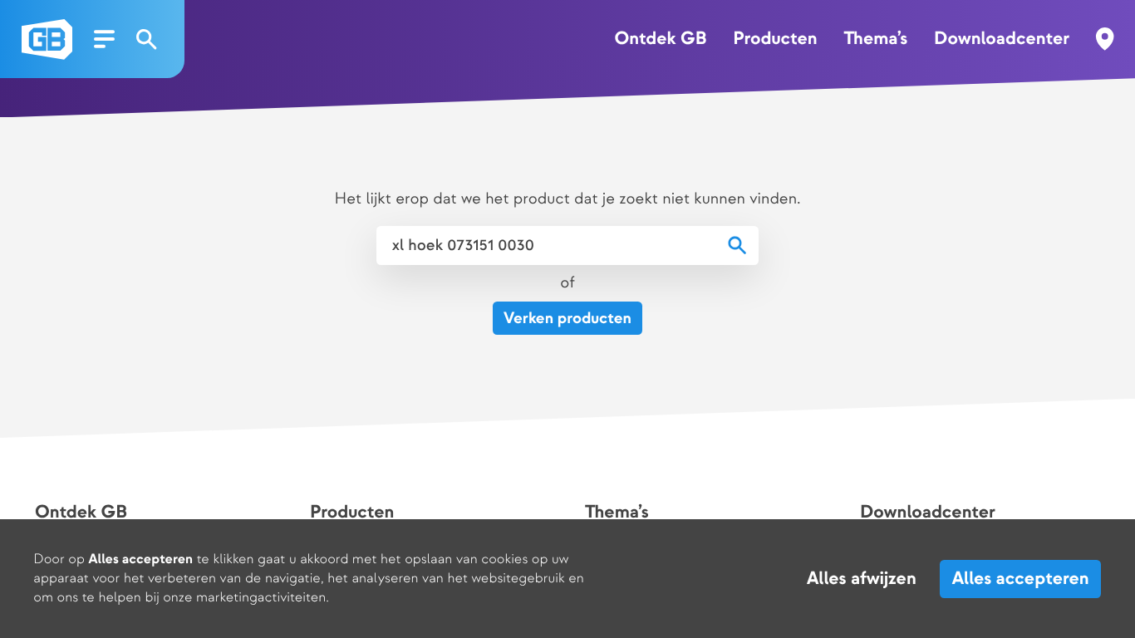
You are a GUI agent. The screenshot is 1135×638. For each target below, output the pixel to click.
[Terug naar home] (47, 39)
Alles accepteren (1020, 578)
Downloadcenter (1001, 39)
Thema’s (875, 39)
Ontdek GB (660, 39)
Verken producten (567, 318)
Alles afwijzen (861, 579)
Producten (775, 39)
